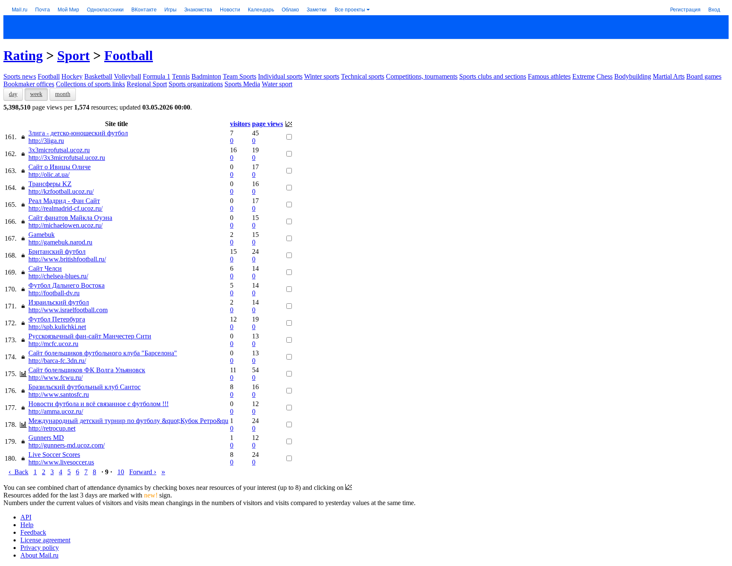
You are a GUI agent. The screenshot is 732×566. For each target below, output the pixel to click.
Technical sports (362, 76)
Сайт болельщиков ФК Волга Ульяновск (86, 370)
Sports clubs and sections (492, 76)
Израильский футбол (58, 302)
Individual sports (280, 76)
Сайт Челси (45, 268)
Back (18, 471)
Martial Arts (669, 76)
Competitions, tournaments (422, 76)
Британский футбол (57, 251)
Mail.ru (20, 9)
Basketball (98, 76)
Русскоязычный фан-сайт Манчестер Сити (89, 336)
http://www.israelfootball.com (68, 309)
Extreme (583, 76)
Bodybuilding (632, 76)
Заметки (317, 9)
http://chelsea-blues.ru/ (58, 276)
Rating (23, 55)
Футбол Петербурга (56, 319)
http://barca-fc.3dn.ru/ (57, 360)
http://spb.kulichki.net (57, 326)
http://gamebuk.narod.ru (60, 242)
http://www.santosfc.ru (58, 394)
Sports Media (242, 84)
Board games (703, 76)
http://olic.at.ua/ (48, 174)
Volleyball (127, 76)
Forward (142, 471)
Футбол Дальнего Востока (66, 285)
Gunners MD (46, 437)
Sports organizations (196, 84)
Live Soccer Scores (54, 454)
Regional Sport (147, 84)
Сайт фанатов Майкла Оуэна (70, 217)
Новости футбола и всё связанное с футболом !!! (98, 403)
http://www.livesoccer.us (61, 462)
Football (128, 55)
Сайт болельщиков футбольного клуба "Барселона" (102, 353)
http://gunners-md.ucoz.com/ (66, 445)
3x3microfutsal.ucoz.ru (59, 150)
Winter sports (321, 76)
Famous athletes (549, 76)
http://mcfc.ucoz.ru (53, 343)
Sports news (19, 76)
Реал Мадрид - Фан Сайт (64, 200)
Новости (230, 9)
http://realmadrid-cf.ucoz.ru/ (65, 208)
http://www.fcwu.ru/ (55, 377)
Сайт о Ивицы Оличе (59, 166)
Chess (604, 76)
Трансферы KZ (50, 183)
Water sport (277, 84)
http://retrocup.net (51, 428)
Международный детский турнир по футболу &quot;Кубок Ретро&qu (128, 420)
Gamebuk (41, 234)
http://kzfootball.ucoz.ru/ (61, 191)
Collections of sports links (90, 84)
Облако (290, 9)
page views (267, 123)
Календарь (261, 9)
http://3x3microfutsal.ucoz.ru (66, 157)
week (36, 94)
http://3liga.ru (46, 140)
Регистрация (685, 9)
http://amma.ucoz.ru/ (55, 411)
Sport (73, 55)
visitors (240, 123)
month (62, 94)
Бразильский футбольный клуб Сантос (84, 386)
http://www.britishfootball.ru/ (67, 259)
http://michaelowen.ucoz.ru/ (65, 225)
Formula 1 (156, 76)
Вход (714, 9)
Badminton (206, 76)
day (13, 94)
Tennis (181, 76)
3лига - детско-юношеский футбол (78, 133)
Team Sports (239, 76)
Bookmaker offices (28, 84)
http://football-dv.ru (54, 293)
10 (120, 471)
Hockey (72, 76)
